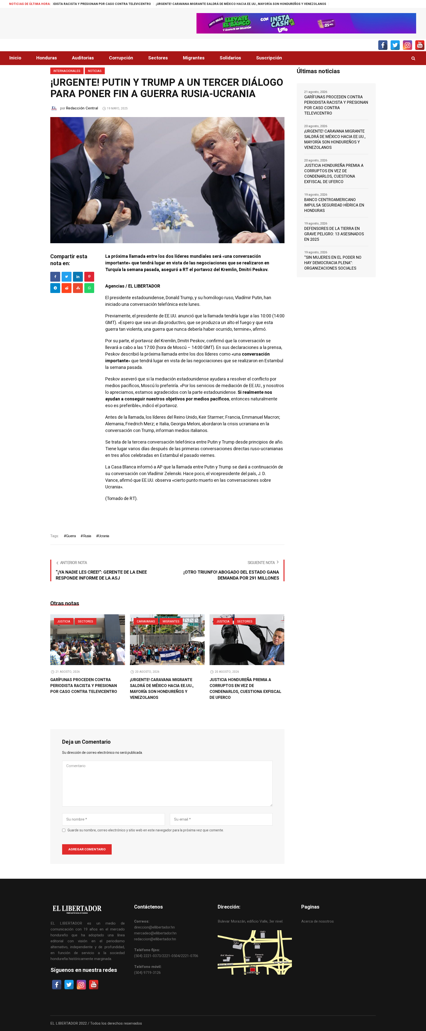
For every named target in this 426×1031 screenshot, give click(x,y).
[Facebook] (55, 277)
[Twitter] (66, 277)
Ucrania (103, 536)
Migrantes (171, 621)
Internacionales (66, 71)
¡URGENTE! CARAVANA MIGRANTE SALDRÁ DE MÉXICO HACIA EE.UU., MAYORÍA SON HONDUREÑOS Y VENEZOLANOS (195, 4)
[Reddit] (66, 288)
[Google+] (55, 288)
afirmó (126, 480)
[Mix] (78, 288)
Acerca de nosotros (317, 921)
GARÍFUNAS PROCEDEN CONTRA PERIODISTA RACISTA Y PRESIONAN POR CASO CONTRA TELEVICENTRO (83, 686)
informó (145, 467)
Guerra (71, 536)
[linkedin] (78, 277)
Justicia (63, 621)
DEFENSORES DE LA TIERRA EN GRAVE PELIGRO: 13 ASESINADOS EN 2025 (334, 234)
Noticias (95, 71)
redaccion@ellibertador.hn (155, 939)
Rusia (87, 536)
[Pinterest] (89, 277)
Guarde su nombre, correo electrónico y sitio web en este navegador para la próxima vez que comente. (146, 830)
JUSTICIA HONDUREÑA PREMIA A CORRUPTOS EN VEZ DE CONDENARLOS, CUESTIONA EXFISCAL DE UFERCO (245, 689)
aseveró (129, 379)
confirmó (215, 341)
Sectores (85, 621)
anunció (186, 316)
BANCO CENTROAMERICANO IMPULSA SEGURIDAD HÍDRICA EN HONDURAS (334, 205)
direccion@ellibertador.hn (154, 927)
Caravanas (146, 621)
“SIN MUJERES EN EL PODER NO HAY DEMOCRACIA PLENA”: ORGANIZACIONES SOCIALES (332, 263)
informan (165, 430)
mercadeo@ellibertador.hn (155, 933)
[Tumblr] (89, 288)
